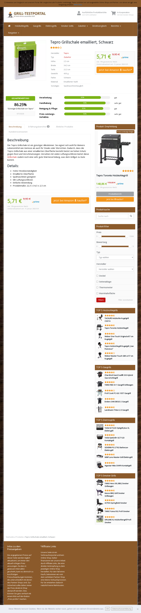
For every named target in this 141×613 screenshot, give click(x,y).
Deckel (102, 275)
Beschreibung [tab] (15, 126)
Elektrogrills (51, 25)
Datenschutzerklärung (121, 609)
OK (107, 609)
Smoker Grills (67, 25)
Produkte (19, 537)
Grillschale (12, 157)
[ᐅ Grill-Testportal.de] (26, 14)
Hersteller (101, 263)
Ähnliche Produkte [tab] (64, 126)
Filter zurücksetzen (125, 300)
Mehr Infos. (78, 5)
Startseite (10, 537)
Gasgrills (37, 25)
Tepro (66, 53)
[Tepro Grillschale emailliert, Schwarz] (26, 60)
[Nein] (137, 609)
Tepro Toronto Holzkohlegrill (112, 175)
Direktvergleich (99, 25)
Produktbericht (115, 194)
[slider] (100, 236)
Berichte (115, 25)
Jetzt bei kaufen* (115, 199)
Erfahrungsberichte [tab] (38, 126)
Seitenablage (105, 281)
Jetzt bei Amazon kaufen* (115, 70)
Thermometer (106, 287)
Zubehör (82, 25)
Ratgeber (13, 32)
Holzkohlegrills (22, 25)
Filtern (101, 300)
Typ (98, 252)
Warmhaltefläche (107, 293)
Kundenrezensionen (18, 131)
